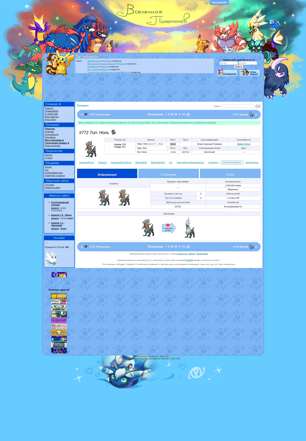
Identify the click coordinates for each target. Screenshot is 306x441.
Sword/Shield (251, 162)
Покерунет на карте (55, 175)
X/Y (170, 162)
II (169, 114)
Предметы (50, 137)
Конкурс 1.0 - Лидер (61, 215)
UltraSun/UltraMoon (231, 162)
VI (183, 114)
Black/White (141, 162)
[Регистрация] (227, 75)
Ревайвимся (93, 67)
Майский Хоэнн (94, 61)
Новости (49, 108)
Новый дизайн (219, 2)
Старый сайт (51, 114)
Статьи (48, 158)
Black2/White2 (158, 162)
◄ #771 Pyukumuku (95, 114)
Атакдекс (49, 131)
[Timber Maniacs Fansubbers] (59, 322)
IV (176, 114)
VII (187, 114)
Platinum (102, 162)
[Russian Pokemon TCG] (59, 328)
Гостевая (49, 185)
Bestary (107, 61)
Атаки (230, 174)
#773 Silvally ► (245, 114)
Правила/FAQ (51, 111)
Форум (48, 167)
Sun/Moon (213, 162)
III (172, 114)
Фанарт (49, 155)
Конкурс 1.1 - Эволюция (57, 224)
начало (55, 208)
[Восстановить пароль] (250, 75)
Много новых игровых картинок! (101, 64)
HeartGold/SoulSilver (121, 162)
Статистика (168, 174)
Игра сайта (50, 119)
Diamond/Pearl (86, 162)
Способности (51, 134)
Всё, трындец (93, 69)
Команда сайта (52, 187)
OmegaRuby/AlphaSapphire (190, 162)
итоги (63, 228)
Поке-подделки (52, 146)
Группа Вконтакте (54, 173)
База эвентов (51, 117)
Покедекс (50, 129)
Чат (47, 170)
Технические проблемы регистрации (103, 72)
